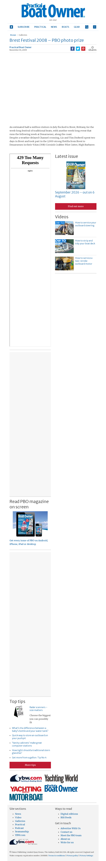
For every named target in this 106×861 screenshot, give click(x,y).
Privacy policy (72, 856)
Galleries (23, 35)
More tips (30, 765)
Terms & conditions (56, 856)
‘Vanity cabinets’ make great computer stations (27, 744)
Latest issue (66, 156)
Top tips (17, 701)
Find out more (76, 206)
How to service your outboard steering (85, 224)
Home (13, 35)
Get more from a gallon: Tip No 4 (29, 757)
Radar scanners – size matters (38, 708)
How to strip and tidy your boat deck (85, 242)
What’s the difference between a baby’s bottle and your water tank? (30, 729)
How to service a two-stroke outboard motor (83, 261)
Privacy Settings (86, 856)
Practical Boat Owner (21, 47)
